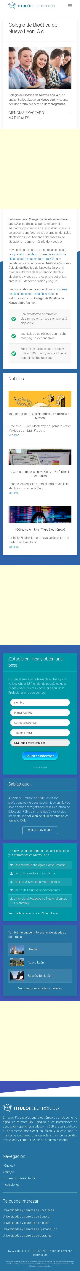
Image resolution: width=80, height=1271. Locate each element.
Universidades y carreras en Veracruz (27, 1235)
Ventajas (8, 1172)
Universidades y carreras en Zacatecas (28, 1210)
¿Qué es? (9, 1165)
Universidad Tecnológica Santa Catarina (39, 865)
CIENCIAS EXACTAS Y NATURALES (26, 115)
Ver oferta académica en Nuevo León (33, 913)
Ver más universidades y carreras (40, 988)
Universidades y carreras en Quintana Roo (30, 1229)
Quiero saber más (40, 830)
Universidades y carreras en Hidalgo (26, 1223)
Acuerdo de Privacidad (40, 768)
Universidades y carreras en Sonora (26, 1216)
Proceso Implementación (19, 1178)
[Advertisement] (40, 169)
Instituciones (11, 1184)
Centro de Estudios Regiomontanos (36, 890)
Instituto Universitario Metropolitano (36, 882)
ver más (14, 435)
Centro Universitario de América (34, 873)
